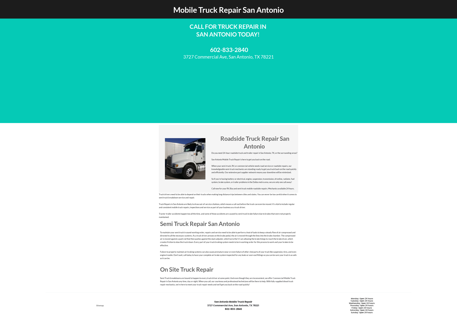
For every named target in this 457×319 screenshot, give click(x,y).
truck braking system (219, 242)
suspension (278, 252)
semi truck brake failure (248, 214)
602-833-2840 (228, 49)
